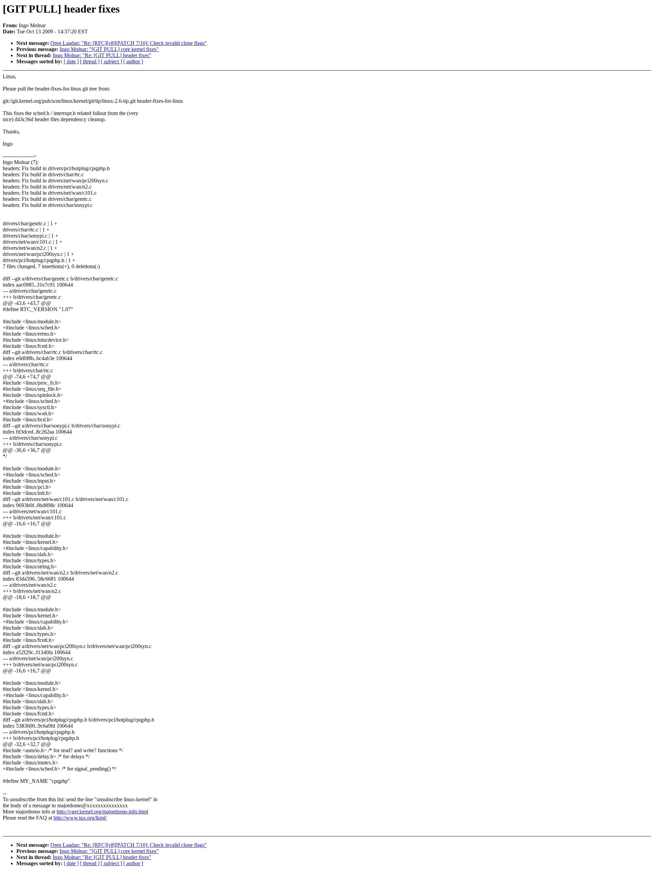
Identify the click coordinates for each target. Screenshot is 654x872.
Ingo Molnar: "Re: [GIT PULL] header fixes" (102, 55)
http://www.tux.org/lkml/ (80, 818)
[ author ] (133, 61)
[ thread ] (89, 61)
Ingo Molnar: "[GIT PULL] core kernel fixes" (109, 49)
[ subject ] (111, 61)
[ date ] (71, 61)
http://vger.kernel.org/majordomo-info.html (102, 811)
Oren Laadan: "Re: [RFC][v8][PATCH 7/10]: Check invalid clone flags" (128, 43)
